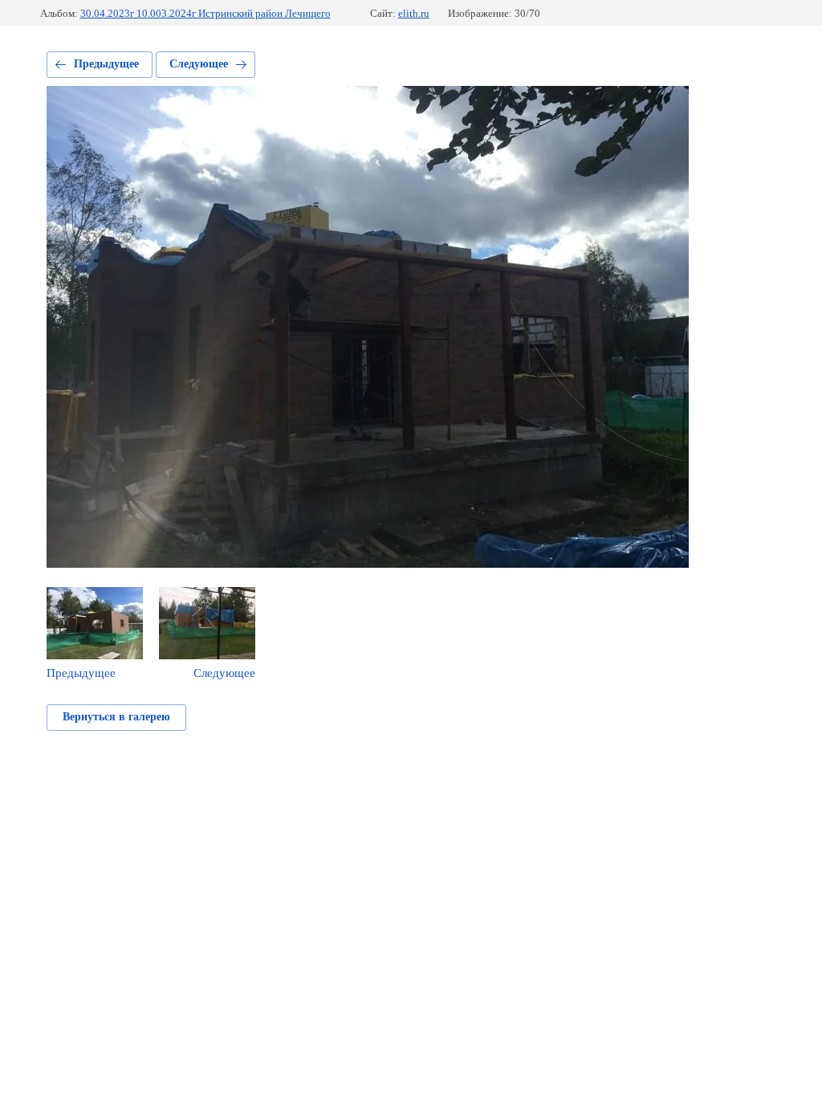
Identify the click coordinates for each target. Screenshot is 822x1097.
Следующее (198, 64)
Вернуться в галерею (116, 717)
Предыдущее (106, 64)
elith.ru (413, 13)
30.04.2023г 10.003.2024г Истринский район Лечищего (205, 13)
